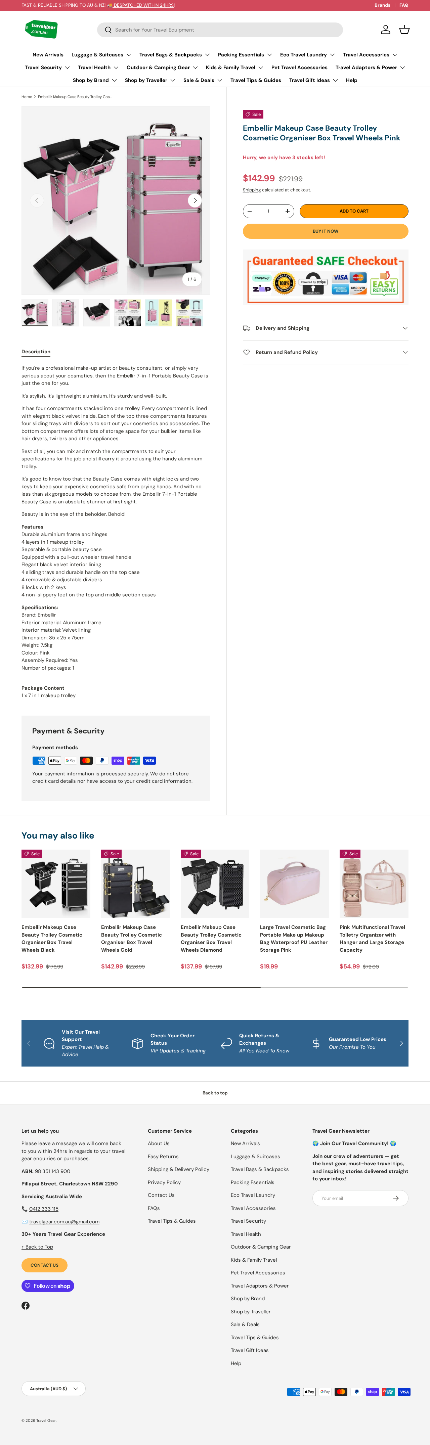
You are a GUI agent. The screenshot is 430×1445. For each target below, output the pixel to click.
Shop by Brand (91, 80)
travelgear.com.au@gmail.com (64, 1221)
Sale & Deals (198, 80)
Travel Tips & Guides (255, 80)
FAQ (403, 5)
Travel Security (43, 67)
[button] (404, 29)
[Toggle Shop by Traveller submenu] (173, 80)
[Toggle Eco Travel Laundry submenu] (332, 55)
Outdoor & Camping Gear (158, 67)
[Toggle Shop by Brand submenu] (114, 80)
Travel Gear (46, 1420)
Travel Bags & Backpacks (170, 54)
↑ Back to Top (37, 1247)
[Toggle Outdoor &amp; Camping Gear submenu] (195, 67)
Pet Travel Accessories (299, 67)
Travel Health (94, 67)
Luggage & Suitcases (97, 54)
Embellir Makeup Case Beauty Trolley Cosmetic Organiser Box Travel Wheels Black (52, 938)
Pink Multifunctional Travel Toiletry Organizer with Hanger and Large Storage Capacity (372, 938)
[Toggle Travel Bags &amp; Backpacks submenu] (207, 55)
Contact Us (44, 1265)
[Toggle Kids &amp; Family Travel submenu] (261, 67)
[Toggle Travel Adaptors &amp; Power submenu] (402, 67)
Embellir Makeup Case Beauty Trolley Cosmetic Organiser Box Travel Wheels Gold (131, 938)
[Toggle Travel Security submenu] (67, 67)
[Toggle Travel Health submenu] (116, 67)
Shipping (252, 190)
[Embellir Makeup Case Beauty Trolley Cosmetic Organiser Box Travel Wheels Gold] (135, 884)
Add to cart (354, 211)
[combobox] (220, 29)
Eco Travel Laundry (303, 54)
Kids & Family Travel (230, 67)
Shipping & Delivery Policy (178, 1169)
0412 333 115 (43, 1209)
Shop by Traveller (146, 80)
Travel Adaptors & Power (366, 67)
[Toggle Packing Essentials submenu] (269, 55)
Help (351, 80)
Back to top (215, 1093)
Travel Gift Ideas (309, 80)
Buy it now (325, 231)
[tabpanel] (116, 531)
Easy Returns (163, 1156)
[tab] (36, 351)
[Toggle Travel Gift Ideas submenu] (335, 80)
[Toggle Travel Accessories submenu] (395, 55)
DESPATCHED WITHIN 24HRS (143, 5)
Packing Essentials (241, 54)
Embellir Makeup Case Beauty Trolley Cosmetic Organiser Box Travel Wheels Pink (76, 96)
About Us (159, 1143)
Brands (382, 5)
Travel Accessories (366, 54)
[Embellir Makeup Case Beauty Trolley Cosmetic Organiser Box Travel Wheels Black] (56, 884)
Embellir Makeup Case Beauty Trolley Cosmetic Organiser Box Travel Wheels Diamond (211, 938)
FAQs (154, 1208)
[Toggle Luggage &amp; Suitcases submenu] (129, 55)
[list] (116, 200)
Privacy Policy (164, 1182)
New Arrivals (48, 54)
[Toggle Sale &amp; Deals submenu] (220, 80)
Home (27, 96)
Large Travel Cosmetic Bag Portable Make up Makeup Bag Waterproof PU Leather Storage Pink (294, 938)
